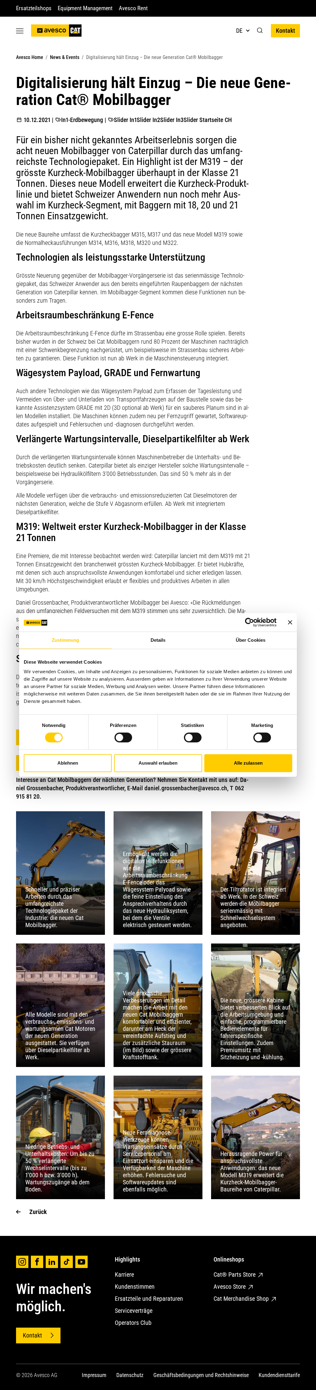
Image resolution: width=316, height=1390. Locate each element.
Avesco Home (29, 57)
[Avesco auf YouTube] (81, 1262)
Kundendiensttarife (279, 1375)
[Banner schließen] (290, 622)
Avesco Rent (133, 8)
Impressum (94, 1375)
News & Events (64, 57)
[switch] (123, 737)
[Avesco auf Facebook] (37, 1262)
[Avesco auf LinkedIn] (52, 1262)
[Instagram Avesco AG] (22, 1262)
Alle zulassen (248, 763)
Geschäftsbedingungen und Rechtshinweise (201, 1375)
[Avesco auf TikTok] (66, 1262)
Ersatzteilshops (34, 8)
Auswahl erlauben (158, 763)
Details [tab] (158, 640)
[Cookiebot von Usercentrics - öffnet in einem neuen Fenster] (249, 622)
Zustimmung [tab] (65, 640)
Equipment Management (85, 8)
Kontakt (285, 30)
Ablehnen (67, 763)
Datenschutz (129, 1375)
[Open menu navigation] (19, 31)
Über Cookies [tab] (250, 640)
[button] (260, 30)
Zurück (38, 1212)
